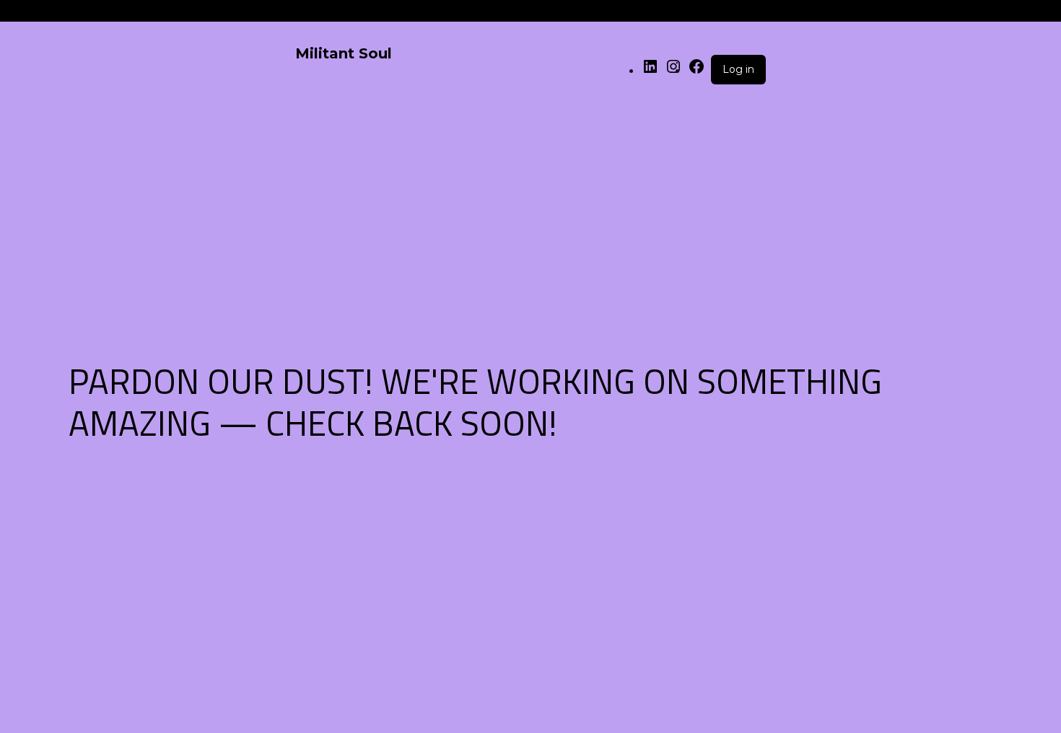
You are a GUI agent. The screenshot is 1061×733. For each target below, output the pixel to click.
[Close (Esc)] (1045, 16)
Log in (738, 69)
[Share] (1013, 16)
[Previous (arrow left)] (25, 366)
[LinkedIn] (650, 71)
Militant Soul (343, 53)
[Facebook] (696, 71)
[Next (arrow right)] (1035, 366)
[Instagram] (673, 71)
